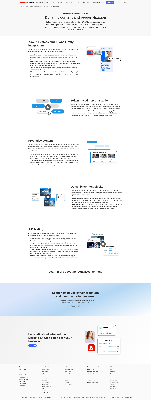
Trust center (112, 386)
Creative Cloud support (92, 378)
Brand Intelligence (45, 382)
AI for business (22, 385)
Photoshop (67, 382)
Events (111, 375)
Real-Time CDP (45, 392)
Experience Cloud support (93, 375)
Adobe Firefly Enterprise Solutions (49, 375)
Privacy (82, 397)
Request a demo (22, 369)
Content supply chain (23, 379)
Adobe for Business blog (92, 373)
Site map (103, 397)
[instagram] (34, 397)
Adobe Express (45, 373)
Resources (86, 2)
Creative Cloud (45, 384)
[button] (48, 107)
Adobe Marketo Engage (35, 6)
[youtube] (42, 397)
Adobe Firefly (67, 373)
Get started (110, 2)
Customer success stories (92, 371)
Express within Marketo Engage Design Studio (57, 57)
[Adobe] (130, 2)
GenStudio (44, 390)
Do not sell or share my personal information (115, 397)
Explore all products (46, 369)
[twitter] (36, 397)
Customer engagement (24, 377)
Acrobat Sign (44, 378)
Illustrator (67, 380)
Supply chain (113, 384)
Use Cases (69, 2)
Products (26, 6)
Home (21, 6)
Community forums (91, 380)
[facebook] (31, 397)
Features (59, 2)
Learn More (75, 306)
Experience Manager (46, 386)
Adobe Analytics (45, 371)
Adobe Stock (67, 375)
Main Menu (39, 2)
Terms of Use (88, 397)
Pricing (77, 2)
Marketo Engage (50, 2)
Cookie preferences (96, 397)
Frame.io (43, 388)
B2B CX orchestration (23, 383)
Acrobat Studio (45, 380)
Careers (112, 373)
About (111, 369)
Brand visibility (22, 381)
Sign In (125, 2)
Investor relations (114, 382)
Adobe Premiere (68, 384)
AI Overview (112, 371)
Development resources (92, 382)
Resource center (90, 369)
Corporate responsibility (115, 380)
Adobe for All (113, 388)
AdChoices (129, 397)
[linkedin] (39, 397)
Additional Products (97, 2)
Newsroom (112, 378)
